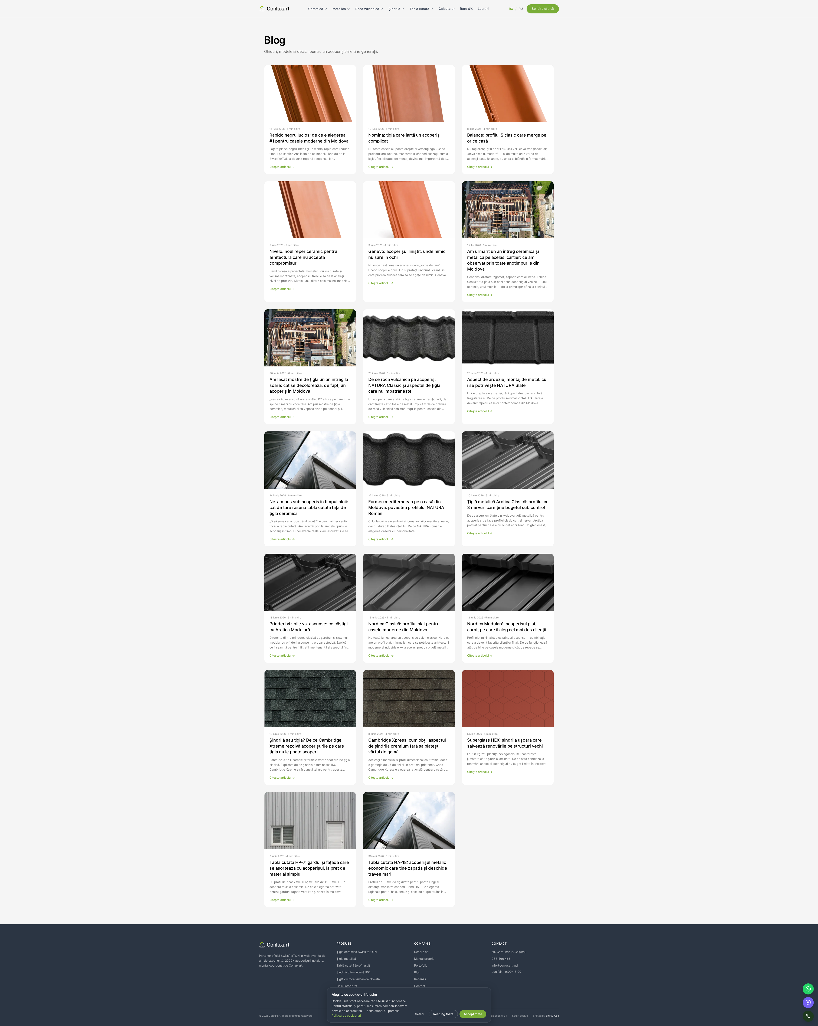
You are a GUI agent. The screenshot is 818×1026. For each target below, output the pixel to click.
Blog (417, 972)
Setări (419, 1014)
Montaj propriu (424, 958)
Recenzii (420, 979)
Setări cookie (520, 1015)
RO (511, 8)
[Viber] (808, 1002)
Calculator (447, 9)
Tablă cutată (419, 9)
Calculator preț (347, 986)
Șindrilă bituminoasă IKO (353, 972)
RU (521, 8)
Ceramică (315, 9)
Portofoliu (420, 965)
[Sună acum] (808, 1016)
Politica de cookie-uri (494, 1015)
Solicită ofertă (543, 9)
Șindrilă (394, 9)
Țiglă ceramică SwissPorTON (357, 952)
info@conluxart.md (505, 965)
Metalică (339, 9)
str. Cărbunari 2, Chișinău (509, 952)
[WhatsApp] (808, 988)
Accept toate (473, 1014)
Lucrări (483, 9)
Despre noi (421, 952)
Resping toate (443, 1014)
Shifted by (546, 1015)
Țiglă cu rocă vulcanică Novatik (358, 979)
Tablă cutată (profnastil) (353, 965)
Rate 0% (466, 9)
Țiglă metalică (346, 958)
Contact (419, 986)
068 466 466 (501, 958)
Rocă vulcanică (367, 9)
